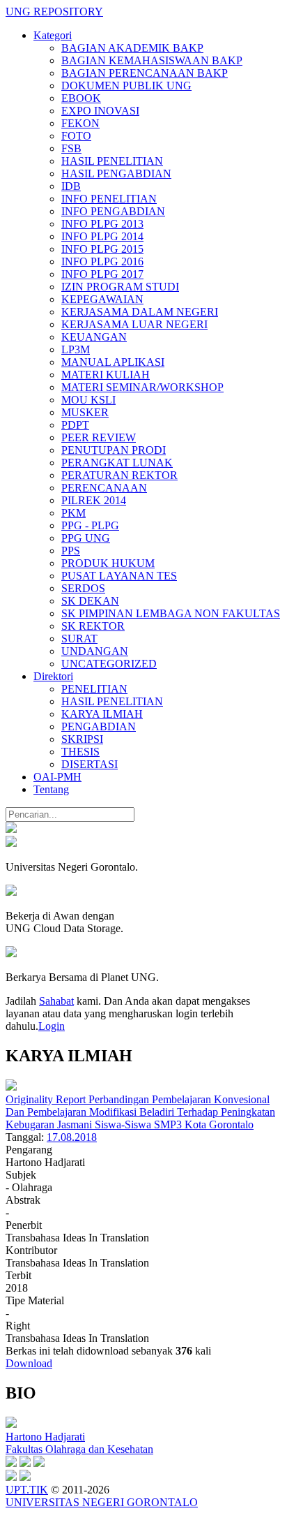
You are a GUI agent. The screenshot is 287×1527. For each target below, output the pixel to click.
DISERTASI (89, 764)
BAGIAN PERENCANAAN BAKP (144, 73)
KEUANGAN (94, 337)
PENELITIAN (94, 689)
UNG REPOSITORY (54, 11)
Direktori (53, 676)
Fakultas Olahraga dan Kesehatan (79, 1449)
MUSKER (85, 412)
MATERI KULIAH (105, 375)
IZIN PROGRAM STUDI (120, 287)
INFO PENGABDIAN (113, 211)
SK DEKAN (90, 601)
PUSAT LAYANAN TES (119, 576)
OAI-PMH (57, 777)
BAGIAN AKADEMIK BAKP (132, 48)
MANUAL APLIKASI (112, 362)
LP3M (75, 349)
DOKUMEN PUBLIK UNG (126, 85)
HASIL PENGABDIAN (116, 173)
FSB (71, 148)
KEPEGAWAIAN (102, 299)
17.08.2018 (72, 1137)
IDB (71, 186)
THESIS (80, 752)
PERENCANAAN (104, 488)
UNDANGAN (94, 651)
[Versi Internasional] (11, 829)
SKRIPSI (82, 739)
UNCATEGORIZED (109, 664)
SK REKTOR (93, 626)
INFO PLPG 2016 (102, 261)
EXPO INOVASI (100, 111)
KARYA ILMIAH (102, 714)
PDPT (75, 425)
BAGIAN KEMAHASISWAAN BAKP (151, 60)
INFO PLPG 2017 (102, 274)
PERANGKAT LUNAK (117, 463)
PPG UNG (85, 538)
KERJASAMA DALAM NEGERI (139, 312)
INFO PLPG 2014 (102, 236)
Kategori (52, 35)
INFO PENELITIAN (109, 199)
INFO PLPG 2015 (102, 249)
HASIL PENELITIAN (112, 161)
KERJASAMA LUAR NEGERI (134, 324)
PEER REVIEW (98, 437)
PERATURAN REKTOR (119, 475)
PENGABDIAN (98, 726)
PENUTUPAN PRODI (113, 450)
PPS (70, 550)
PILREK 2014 (93, 500)
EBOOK (81, 98)
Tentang (51, 789)
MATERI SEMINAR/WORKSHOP (142, 387)
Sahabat (56, 1001)
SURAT (79, 638)
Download (29, 1363)
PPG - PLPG (90, 525)
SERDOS (83, 588)
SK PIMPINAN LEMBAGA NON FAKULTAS (170, 613)
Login (51, 1026)
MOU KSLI (88, 400)
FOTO (76, 136)
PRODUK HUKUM (108, 563)
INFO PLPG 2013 (102, 224)
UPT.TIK (27, 1490)
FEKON (80, 123)
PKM (73, 513)
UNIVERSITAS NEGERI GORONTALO (102, 1502)
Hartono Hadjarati (45, 1437)
